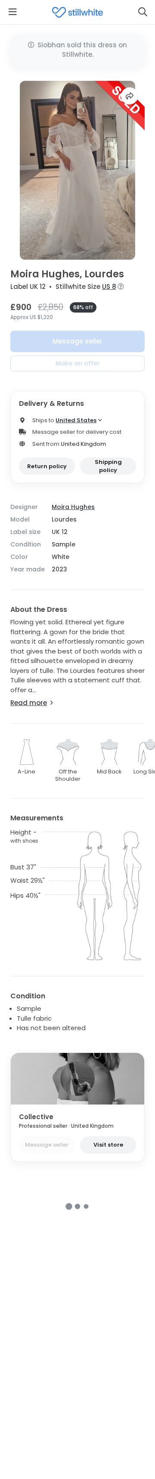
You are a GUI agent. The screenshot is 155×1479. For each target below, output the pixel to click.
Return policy (47, 466)
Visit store (108, 1145)
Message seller (77, 341)
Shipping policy (108, 466)
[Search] (142, 12)
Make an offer (78, 363)
